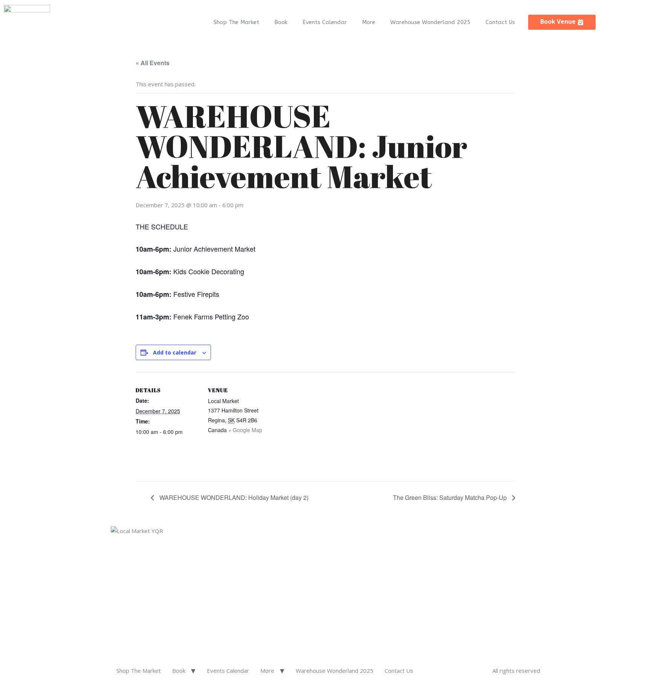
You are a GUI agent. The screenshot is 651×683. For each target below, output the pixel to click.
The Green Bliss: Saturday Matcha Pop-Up (450, 497)
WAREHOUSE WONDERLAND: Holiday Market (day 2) (233, 497)
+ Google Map (245, 430)
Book (280, 22)
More (368, 22)
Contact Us (500, 22)
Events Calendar (325, 22)
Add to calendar (174, 352)
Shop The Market (236, 22)
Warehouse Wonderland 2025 (430, 22)
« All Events (153, 62)
